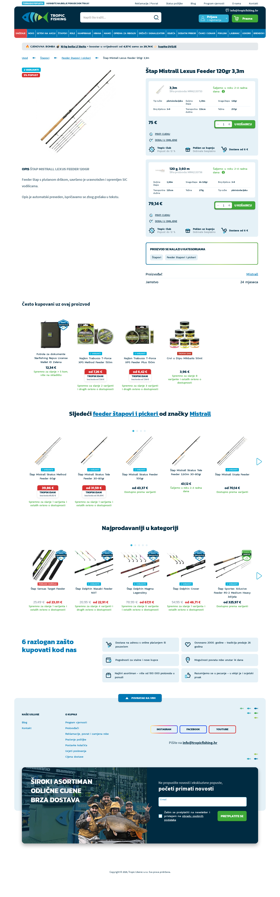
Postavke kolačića (76, 745)
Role (72, 33)
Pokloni (222, 33)
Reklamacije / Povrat (146, 3)
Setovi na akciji (46, 33)
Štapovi (62, 33)
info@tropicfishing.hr (200, 742)
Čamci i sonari (206, 33)
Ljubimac (234, 33)
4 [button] (145, 431)
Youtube (222, 729)
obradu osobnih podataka (183, 818)
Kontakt (253, 3)
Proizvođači (72, 728)
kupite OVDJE (167, 46)
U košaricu (243, 124)
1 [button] (133, 431)
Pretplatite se (232, 816)
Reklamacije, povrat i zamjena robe (87, 734)
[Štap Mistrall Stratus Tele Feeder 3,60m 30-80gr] (186, 452)
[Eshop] (44, 17)
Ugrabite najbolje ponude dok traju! (56, 3)
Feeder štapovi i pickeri (76, 58)
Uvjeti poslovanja (75, 751)
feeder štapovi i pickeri (126, 413)
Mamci (107, 33)
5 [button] (147, 545)
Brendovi (259, 33)
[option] (50, 356)
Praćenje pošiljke (75, 740)
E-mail (163, 799)
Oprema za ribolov (125, 33)
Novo (31, 33)
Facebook (193, 729)
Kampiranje (84, 33)
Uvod (25, 58)
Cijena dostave (74, 757)
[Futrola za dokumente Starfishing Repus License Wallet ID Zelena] (50, 336)
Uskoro (246, 33)
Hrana (97, 33)
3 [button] (141, 431)
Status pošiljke (174, 3)
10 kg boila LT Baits (73, 46)
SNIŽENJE (21, 33)
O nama (236, 3)
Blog (193, 3)
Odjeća (171, 33)
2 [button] (137, 431)
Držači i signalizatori (152, 33)
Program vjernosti (214, 3)
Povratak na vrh (143, 698)
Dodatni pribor (187, 33)
